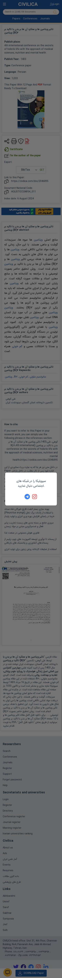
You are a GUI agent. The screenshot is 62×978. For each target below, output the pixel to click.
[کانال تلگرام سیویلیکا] (27, 496)
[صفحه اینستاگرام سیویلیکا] (35, 496)
